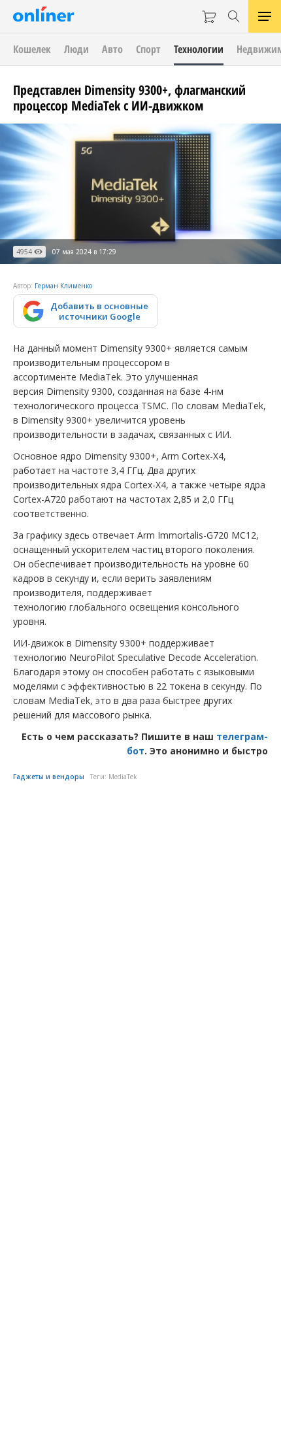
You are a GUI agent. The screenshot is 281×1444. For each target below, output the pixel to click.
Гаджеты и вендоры (48, 776)
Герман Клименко (63, 285)
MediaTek (122, 776)
